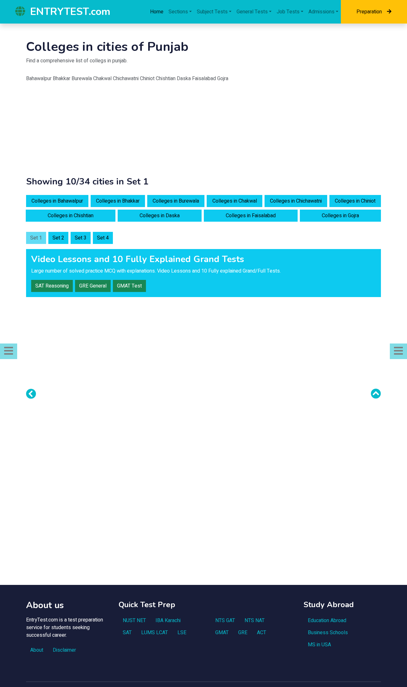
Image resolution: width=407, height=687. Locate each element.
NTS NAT (255, 620)
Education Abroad (327, 620)
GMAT (222, 632)
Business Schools (328, 632)
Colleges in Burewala (176, 201)
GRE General (93, 286)
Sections (178, 12)
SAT (127, 632)
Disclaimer (64, 650)
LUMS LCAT (154, 632)
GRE (242, 632)
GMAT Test (129, 286)
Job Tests (288, 12)
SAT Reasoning (52, 286)
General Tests (252, 12)
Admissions (321, 12)
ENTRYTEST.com (70, 11)
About (36, 650)
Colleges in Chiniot (355, 201)
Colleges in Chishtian (70, 215)
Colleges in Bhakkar (118, 201)
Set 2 (58, 238)
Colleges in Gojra (340, 215)
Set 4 (103, 238)
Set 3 (80, 238)
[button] (8, 351)
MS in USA (319, 645)
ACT (261, 632)
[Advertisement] (203, 132)
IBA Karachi (168, 620)
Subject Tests (212, 12)
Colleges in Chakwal (234, 201)
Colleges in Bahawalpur (57, 201)
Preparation (369, 12)
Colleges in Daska (160, 215)
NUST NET (134, 620)
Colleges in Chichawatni (296, 201)
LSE (181, 632)
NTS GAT (225, 620)
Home (156, 12)
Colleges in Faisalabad (251, 215)
